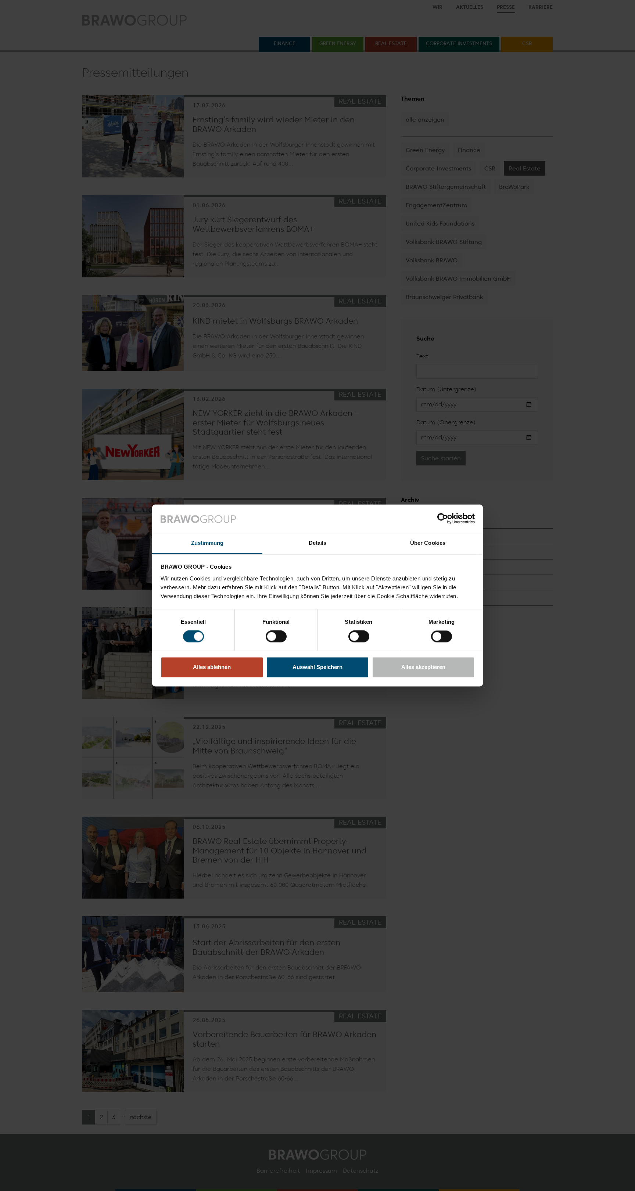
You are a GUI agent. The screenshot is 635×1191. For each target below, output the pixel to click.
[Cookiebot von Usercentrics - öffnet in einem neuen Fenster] (442, 518)
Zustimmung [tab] (207, 543)
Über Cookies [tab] (427, 543)
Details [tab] (318, 543)
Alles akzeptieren (423, 667)
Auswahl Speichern (317, 667)
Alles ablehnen (212, 667)
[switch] (276, 637)
